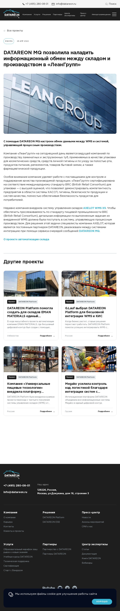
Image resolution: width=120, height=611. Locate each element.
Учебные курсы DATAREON (18, 557)
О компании (10, 517)
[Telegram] (67, 588)
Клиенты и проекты (14, 531)
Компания (27, 14)
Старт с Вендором (13, 570)
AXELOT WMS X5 (94, 208)
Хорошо (102, 602)
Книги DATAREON (91, 558)
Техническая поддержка (16, 561)
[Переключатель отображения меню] (114, 14)
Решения (46, 14)
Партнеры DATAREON (54, 554)
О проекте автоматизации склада (26, 239)
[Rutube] (49, 588)
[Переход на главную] (11, 13)
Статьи (85, 549)
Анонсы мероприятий (93, 522)
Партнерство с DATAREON (57, 549)
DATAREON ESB (51, 522)
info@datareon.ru (66, 4)
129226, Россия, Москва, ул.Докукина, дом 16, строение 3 (63, 492)
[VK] (74, 588)
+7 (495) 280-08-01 (36, 4)
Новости (86, 517)
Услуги (37, 14)
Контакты (9, 527)
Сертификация (11, 566)
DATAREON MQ (89, 231)
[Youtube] (60, 588)
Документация (89, 554)
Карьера (8, 522)
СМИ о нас (87, 527)
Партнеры (57, 14)
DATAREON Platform (53, 517)
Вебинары (87, 563)
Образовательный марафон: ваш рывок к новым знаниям (20, 551)
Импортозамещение (101, 14)
